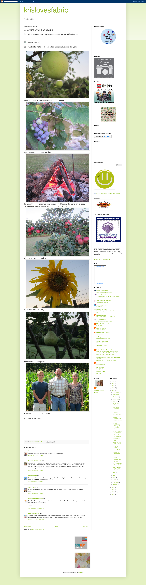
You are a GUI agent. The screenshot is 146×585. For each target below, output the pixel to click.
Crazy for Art (100, 367)
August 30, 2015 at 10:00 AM (36, 519)
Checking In (99, 325)
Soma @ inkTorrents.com (35, 498)
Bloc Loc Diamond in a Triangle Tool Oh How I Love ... (117, 426)
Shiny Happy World (101, 305)
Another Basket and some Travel (117, 468)
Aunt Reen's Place (101, 345)
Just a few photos (100, 329)
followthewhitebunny (102, 341)
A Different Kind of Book (117, 460)
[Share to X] (50, 442)
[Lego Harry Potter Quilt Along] (104, 103)
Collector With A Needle (103, 332)
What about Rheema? (102, 324)
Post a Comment (30, 523)
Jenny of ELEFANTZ (102, 309)
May (114, 475)
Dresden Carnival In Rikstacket (104, 321)
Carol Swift (31, 487)
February (115, 482)
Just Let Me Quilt (101, 319)
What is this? (100, 283)
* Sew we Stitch (100, 371)
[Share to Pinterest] (54, 442)
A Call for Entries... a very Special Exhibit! (106, 360)
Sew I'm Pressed (101, 328)
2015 (113, 390)
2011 (113, 494)
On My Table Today (116, 404)
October (115, 397)
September (116, 399)
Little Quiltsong (32, 475)
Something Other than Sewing (117, 432)
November (116, 394)
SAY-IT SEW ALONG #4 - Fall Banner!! (105, 316)
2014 (113, 487)
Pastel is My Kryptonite (116, 453)
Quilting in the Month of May (103, 338)
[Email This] (47, 442)
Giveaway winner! (100, 342)
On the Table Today (116, 411)
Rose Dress (99, 306)
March (115, 480)
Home (56, 526)
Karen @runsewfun (33, 513)
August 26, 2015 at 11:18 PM (36, 508)
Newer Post (27, 526)
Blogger (80, 572)
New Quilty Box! (100, 368)
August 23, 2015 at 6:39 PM (35, 481)
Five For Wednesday (117, 417)
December (116, 392)
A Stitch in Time (100, 363)
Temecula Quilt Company (103, 300)
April (114, 477)
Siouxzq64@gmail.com (34, 461)
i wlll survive (99, 373)
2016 (113, 388)
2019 (113, 381)
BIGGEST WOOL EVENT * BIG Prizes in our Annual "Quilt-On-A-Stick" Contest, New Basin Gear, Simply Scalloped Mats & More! (107, 353)
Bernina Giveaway (100, 364)
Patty (30, 451)
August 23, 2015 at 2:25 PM (35, 455)
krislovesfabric (46, 10)
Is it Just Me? (116, 450)
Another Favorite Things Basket (117, 464)
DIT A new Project (115, 446)
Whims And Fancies (102, 290)
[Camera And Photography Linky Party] (104, 77)
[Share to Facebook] (52, 442)
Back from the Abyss (101, 347)
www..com (100, 266)
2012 (113, 492)
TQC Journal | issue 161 (102, 302)
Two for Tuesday (117, 421)
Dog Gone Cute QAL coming (117, 443)
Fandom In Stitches (101, 295)
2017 (113, 385)
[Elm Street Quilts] (108, 44)
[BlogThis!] (48, 442)
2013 (113, 489)
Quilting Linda (100, 337)
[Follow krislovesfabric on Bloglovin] (103, 137)
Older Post (85, 526)
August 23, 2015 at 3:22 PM (35, 470)
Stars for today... (117, 414)
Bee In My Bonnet (101, 315)
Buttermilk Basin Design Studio (105, 350)
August (115, 401)
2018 (113, 383)
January (115, 484)
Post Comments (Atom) (37, 529)
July (114, 473)
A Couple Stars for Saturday (117, 435)
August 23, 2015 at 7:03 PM (35, 493)
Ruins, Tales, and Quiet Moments (104, 292)
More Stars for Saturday (116, 408)
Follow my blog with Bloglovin (102, 259)
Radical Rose (99, 334)
